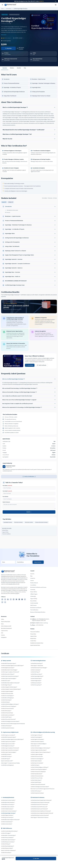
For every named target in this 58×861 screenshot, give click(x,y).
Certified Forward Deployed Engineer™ (39, 769)
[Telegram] (19, 599)
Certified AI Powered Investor (7, 708)
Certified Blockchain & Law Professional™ (39, 808)
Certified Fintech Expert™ (6, 700)
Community (32, 589)
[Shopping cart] (55, 5)
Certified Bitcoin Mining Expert (7, 697)
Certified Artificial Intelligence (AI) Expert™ (10, 704)
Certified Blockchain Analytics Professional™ (10, 682)
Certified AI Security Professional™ (8, 719)
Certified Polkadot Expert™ (36, 678)
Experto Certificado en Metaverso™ (8, 850)
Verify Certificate (42, 365)
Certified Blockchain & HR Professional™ (39, 806)
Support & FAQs (33, 598)
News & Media (33, 600)
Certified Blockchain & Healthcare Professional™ (41, 811)
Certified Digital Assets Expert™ (7, 667)
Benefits (19, 68)
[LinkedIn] (8, 599)
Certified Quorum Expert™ (36, 682)
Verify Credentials (34, 603)
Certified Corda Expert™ (36, 669)
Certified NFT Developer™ (6, 756)
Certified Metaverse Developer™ (8, 841)
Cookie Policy (33, 640)
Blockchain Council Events (35, 607)
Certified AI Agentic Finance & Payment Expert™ (11, 689)
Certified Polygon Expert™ (36, 680)
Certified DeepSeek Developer (7, 728)
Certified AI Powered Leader (7, 693)
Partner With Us (33, 591)
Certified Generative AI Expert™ (7, 674)
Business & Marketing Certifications (37, 612)
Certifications (8, 8)
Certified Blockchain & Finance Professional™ (40, 802)
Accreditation (33, 585)
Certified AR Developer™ (6, 710)
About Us (32, 573)
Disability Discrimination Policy (36, 643)
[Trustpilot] (2, 602)
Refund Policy (5, 530)
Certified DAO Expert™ (5, 844)
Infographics (4, 637)
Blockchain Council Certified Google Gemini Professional (13, 723)
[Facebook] (11, 599)
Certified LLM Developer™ (6, 725)
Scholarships (33, 596)
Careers (32, 580)
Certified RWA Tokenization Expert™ (8, 663)
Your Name (7, 485)
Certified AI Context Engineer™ (7, 695)
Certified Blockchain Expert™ (37, 663)
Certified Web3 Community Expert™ (8, 835)
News (2, 623)
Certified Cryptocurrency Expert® (8, 735)
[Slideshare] (25, 599)
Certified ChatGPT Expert (6, 717)
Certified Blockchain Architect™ (7, 806)
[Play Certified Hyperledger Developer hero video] (43, 22)
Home (2, 8)
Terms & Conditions (6, 533)
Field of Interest (6, 502)
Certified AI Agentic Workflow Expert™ (9, 687)
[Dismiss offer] (55, 1)
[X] (5, 599)
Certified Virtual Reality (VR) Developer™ (9, 831)
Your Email (7, 491)
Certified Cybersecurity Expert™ (7, 715)
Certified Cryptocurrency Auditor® (8, 741)
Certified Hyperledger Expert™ (37, 676)
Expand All (4, 202)
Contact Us (32, 578)
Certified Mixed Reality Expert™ (7, 846)
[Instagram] (13, 599)
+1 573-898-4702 (37, 625)
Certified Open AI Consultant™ (37, 763)
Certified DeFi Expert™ (35, 672)
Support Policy (5, 532)
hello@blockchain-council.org (40, 622)
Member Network (34, 582)
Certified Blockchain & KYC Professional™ (39, 804)
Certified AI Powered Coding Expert (8, 706)
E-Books (3, 635)
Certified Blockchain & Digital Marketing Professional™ (42, 813)
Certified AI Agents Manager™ (7, 691)
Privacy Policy (33, 634)
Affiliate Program (33, 594)
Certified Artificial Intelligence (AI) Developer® (40, 748)
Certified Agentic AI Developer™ (37, 739)
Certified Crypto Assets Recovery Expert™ (10, 676)
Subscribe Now (38, 562)
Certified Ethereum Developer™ (7, 804)
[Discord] (16, 599)
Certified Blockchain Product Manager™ (9, 669)
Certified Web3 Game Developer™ (8, 839)
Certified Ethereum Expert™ (36, 674)
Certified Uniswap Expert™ (36, 685)
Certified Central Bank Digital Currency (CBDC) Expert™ (12, 665)
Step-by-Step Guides (5, 621)
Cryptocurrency (4, 630)
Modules (12, 68)
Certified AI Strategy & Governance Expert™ (10, 721)
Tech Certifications (34, 609)
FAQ (25, 68)
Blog (31, 576)
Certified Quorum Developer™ (7, 817)
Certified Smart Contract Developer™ (9, 811)
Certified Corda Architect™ (6, 824)
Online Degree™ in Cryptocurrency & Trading (10, 763)
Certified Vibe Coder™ (5, 680)
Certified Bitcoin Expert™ (6, 754)
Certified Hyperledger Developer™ (8, 813)
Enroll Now (30, 365)
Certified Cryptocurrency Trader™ (8, 743)
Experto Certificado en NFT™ (7, 760)
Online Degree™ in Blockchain (37, 665)
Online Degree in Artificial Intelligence (38, 743)
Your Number (5, 496)
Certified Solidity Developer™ (7, 808)
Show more (3, 34)
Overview (5, 68)
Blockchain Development (6, 628)
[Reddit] (22, 599)
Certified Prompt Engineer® (36, 737)
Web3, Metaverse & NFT (6, 626)
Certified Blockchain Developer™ (8, 802)
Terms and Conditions (35, 631)
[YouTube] (2, 599)
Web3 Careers (33, 605)
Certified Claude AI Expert (36, 760)
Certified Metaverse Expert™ (7, 848)
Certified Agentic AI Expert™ (36, 735)
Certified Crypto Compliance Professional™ (10, 672)
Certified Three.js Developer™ (7, 837)
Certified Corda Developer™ (7, 821)
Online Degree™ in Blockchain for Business (39, 817)
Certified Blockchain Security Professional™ (40, 815)
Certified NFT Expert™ (5, 758)
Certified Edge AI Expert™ (6, 685)
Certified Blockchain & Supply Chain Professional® (41, 800)
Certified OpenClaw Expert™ (36, 773)
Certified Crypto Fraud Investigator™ (8, 678)
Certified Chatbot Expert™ (36, 780)
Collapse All (10, 202)
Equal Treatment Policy (35, 645)
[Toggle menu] (2, 5)
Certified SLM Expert (5, 702)
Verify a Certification (29, 476)
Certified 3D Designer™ (6, 833)
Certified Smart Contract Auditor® (8, 800)
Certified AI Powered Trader (7, 712)
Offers (2, 619)
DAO (2, 632)
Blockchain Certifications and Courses (38, 587)
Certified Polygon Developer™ (7, 815)
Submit (28, 512)
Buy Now (9, 48)
